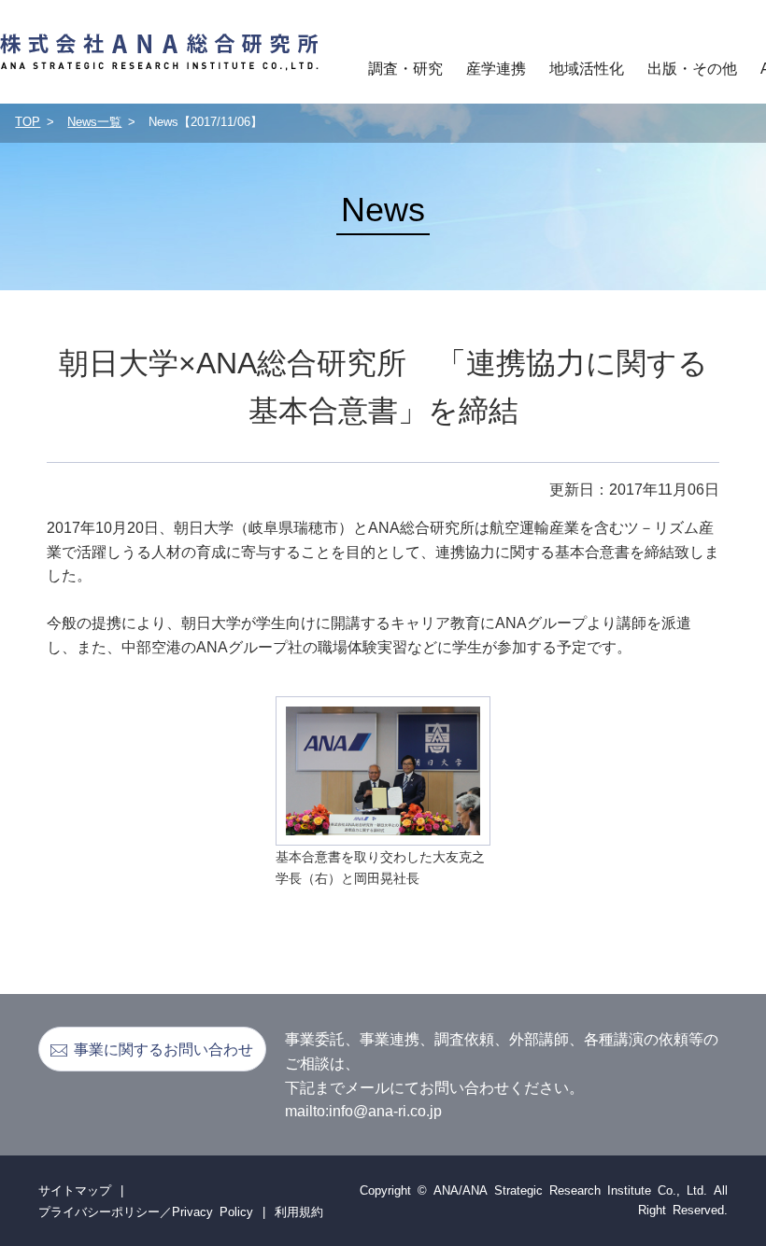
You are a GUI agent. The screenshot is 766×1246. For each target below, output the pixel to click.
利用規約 (299, 1211)
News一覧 (94, 121)
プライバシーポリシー (99, 1211)
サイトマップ (74, 1189)
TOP (27, 121)
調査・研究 (405, 67)
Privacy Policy (212, 1211)
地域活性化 (586, 67)
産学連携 (496, 67)
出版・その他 (692, 67)
